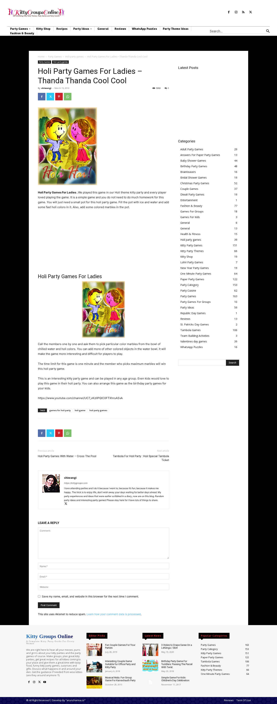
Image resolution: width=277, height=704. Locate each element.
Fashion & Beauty (191, 206)
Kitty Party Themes (192, 251)
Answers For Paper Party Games (200, 155)
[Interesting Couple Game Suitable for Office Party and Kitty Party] (94, 666)
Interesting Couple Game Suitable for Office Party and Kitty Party (120, 664)
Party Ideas (187, 307)
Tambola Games (190, 330)
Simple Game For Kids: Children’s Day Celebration (175, 679)
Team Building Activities (194, 335)
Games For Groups (192, 211)
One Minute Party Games (195, 273)
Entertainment (189, 200)
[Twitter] (250, 12)
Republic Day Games (193, 313)
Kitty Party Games (191, 245)
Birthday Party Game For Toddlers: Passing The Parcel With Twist (176, 664)
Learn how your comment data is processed (114, 614)
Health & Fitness (190, 234)
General (185, 222)
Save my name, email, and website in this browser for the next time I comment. (90, 596)
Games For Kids (190, 217)
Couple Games (189, 189)
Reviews (185, 319)
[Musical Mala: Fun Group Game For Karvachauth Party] (94, 682)
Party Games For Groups (195, 302)
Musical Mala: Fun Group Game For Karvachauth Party (120, 679)
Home (41, 56)
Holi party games (74, 56)
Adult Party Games (191, 149)
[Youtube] (44, 682)
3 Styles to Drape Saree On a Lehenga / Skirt (176, 646)
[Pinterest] (59, 96)
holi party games (98, 410)
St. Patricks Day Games (194, 324)
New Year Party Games (194, 268)
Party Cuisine (188, 290)
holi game (80, 410)
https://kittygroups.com (76, 483)
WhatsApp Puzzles (191, 347)
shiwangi (46, 88)
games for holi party (60, 410)
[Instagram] (236, 12)
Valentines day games (193, 341)
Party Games (55, 56)
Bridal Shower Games (193, 177)
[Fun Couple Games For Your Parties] (94, 650)
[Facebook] (228, 12)
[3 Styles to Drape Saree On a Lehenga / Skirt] (150, 650)
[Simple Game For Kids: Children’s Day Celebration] (150, 682)
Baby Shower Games (193, 160)
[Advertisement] (103, 241)
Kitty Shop (186, 256)
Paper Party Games (192, 279)
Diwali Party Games (192, 194)
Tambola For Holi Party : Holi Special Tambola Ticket (141, 458)
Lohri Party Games (191, 262)
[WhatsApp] (67, 96)
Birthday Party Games (193, 166)
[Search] (268, 31)
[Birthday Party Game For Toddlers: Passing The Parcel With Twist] (150, 666)
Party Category (189, 285)
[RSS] (243, 12)
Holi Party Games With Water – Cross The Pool (67, 456)
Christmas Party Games (194, 183)
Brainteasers (188, 172)
